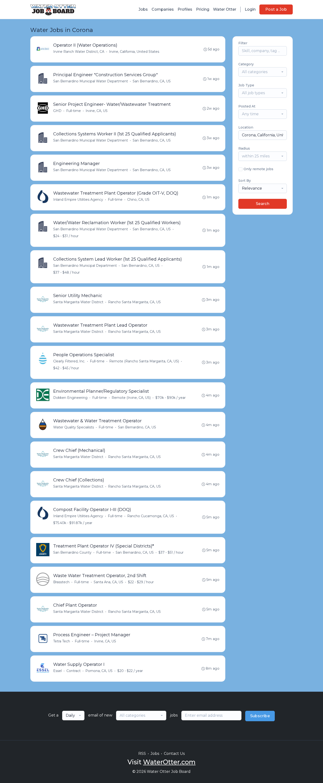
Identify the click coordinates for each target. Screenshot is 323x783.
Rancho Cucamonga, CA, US (150, 516)
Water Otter (224, 9)
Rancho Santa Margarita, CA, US (134, 302)
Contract (73, 671)
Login (250, 9)
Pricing (202, 9)
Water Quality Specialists (73, 427)
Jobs (143, 9)
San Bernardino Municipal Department (85, 265)
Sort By (244, 180)
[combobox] (262, 72)
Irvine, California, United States (134, 51)
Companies (163, 9)
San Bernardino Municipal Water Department (90, 81)
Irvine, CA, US (97, 111)
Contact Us (174, 753)
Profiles (185, 9)
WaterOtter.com (169, 762)
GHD (57, 111)
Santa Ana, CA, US (108, 582)
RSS (142, 753)
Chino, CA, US (138, 199)
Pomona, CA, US (99, 671)
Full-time (73, 111)
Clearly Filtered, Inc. (69, 361)
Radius (244, 148)
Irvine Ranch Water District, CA (78, 51)
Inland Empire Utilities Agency (78, 199)
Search (262, 203)
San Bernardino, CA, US (152, 81)
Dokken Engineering (70, 398)
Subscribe (260, 716)
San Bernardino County (72, 552)
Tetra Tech (61, 641)
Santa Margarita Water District (78, 302)
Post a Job (276, 9)
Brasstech (61, 582)
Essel (57, 671)
